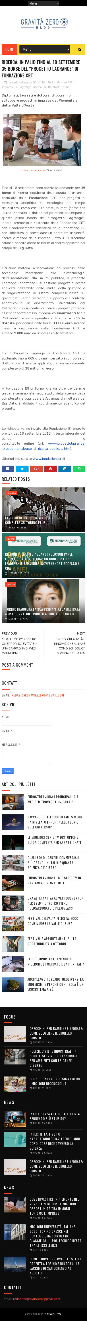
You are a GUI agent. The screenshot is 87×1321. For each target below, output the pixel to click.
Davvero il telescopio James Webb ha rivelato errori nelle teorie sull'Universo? (54, 821)
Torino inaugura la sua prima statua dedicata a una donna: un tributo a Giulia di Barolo (42, 611)
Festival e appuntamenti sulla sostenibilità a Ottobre (52, 941)
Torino (65, 87)
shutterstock (52, 87)
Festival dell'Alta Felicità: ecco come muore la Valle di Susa (52, 921)
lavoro (10, 538)
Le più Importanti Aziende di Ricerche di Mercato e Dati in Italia (56, 961)
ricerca (37, 87)
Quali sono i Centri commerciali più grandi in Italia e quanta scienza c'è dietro (53, 862)
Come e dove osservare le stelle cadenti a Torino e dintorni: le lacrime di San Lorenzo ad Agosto (55, 1265)
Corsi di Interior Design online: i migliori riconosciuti (55, 1081)
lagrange (25, 87)
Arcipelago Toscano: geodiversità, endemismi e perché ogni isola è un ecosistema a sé (55, 984)
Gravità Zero (54, 1314)
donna (10, 584)
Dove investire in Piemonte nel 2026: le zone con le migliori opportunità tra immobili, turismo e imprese (54, 1206)
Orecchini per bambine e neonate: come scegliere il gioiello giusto (56, 1033)
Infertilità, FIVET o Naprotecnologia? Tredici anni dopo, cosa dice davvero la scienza (55, 1141)
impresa (7, 87)
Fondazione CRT (62, 82)
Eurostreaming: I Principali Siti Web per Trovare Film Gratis (53, 799)
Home (9, 49)
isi (16, 87)
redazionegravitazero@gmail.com (38, 695)
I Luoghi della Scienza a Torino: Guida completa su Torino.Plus (35, 520)
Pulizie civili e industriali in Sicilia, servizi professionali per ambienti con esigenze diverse (53, 1058)
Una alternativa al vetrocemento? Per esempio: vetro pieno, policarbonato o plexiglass (55, 903)
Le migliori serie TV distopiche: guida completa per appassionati (54, 840)
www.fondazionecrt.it (49, 458)
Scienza (11, 493)
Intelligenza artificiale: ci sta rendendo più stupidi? (55, 1116)
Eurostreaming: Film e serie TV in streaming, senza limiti (54, 880)
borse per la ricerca (33, 170)
